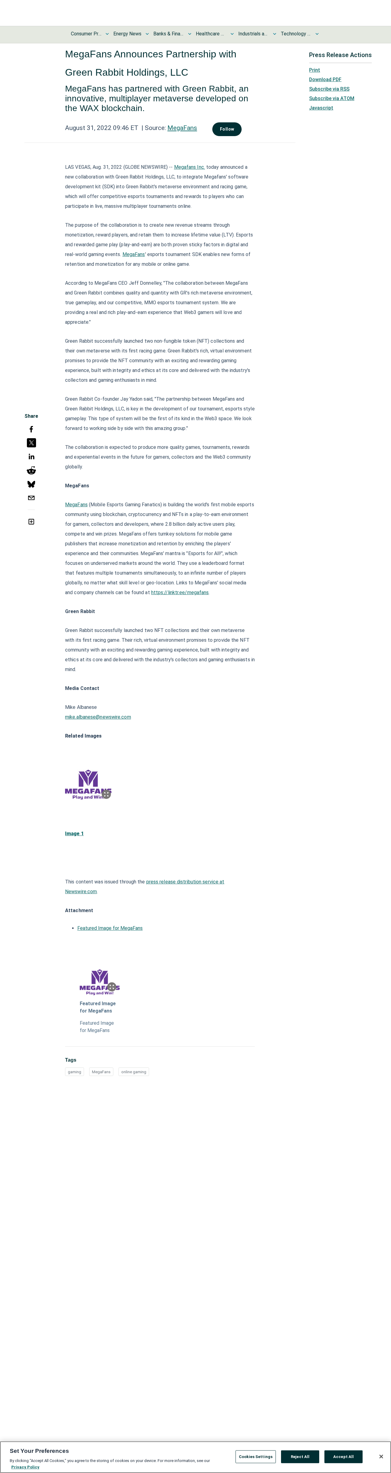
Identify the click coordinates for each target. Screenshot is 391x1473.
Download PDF (325, 79)
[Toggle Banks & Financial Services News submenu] (190, 34)
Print (314, 70)
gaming (74, 1072)
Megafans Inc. (189, 167)
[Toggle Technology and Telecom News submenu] (317, 34)
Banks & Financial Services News (168, 34)
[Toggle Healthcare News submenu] (232, 34)
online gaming (133, 1072)
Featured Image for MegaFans (110, 928)
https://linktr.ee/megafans (180, 592)
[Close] (381, 1456)
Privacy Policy (25, 1466)
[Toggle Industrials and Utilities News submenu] (275, 34)
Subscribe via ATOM (331, 98)
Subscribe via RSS (329, 89)
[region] (195, 1457)
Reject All (300, 1456)
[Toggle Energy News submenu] (147, 34)
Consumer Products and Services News (86, 34)
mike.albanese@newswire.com (98, 717)
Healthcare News (211, 34)
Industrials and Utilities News (253, 34)
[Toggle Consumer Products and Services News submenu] (107, 34)
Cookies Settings (255, 1456)
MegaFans (182, 128)
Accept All (343, 1456)
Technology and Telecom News (296, 34)
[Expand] (106, 794)
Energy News (127, 34)
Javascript (321, 108)
